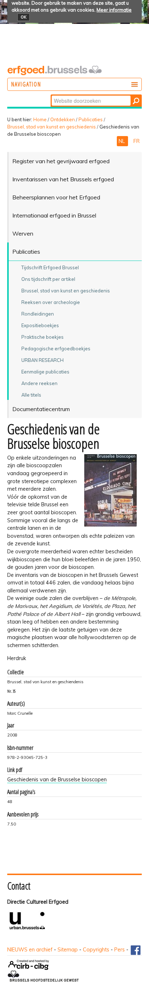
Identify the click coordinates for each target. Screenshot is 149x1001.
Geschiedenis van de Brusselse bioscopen (57, 779)
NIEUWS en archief (29, 949)
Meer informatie (114, 10)
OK (23, 17)
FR (136, 141)
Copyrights (96, 949)
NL (122, 141)
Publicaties (90, 119)
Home (40, 119)
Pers (119, 949)
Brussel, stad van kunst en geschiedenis (51, 127)
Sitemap (68, 949)
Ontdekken (62, 119)
